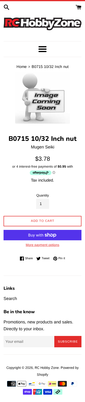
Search (10, 298)
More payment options (42, 245)
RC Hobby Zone (47, 368)
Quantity (42, 195)
